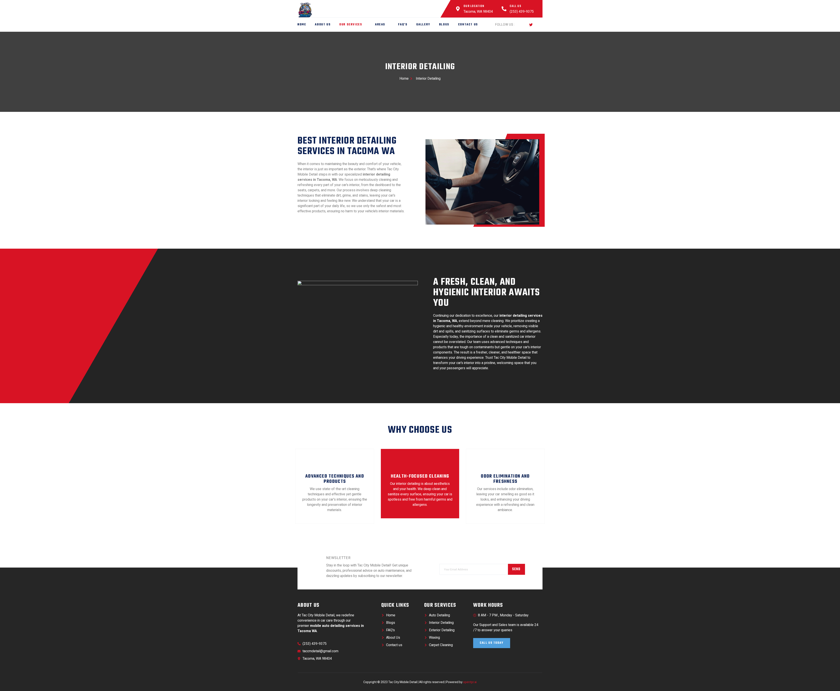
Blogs (444, 24)
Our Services (350, 24)
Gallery (423, 24)
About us (323, 24)
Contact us (468, 24)
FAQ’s (403, 24)
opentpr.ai (470, 682)
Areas (380, 24)
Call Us (515, 6)
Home (302, 24)
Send (516, 569)
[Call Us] (504, 8)
